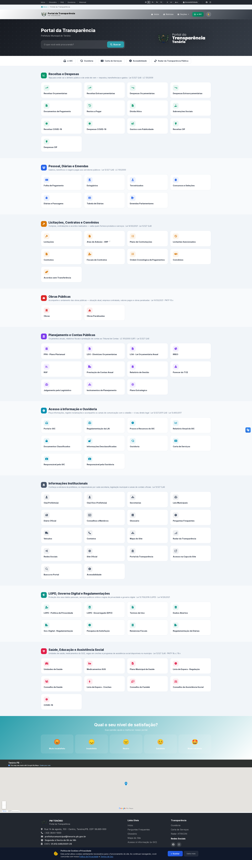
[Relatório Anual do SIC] (190, 425)
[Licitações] (61, 238)
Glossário (53, 2)
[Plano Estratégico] (147, 387)
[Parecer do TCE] (190, 369)
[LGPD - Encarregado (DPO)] (104, 609)
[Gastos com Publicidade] (147, 126)
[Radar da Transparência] (190, 535)
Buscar (117, 44)
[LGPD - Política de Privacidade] (61, 609)
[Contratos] (61, 256)
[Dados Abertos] (190, 609)
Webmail (82, 2)
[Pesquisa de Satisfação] (104, 627)
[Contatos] (104, 535)
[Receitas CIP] (190, 126)
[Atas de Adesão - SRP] (104, 238)
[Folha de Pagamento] (61, 182)
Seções (184, 14)
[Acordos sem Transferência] (61, 274)
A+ (171, 2)
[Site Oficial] (104, 553)
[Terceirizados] (147, 182)
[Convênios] (190, 256)
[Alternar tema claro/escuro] (208, 14)
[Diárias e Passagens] (61, 200)
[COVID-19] (61, 702)
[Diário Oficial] (61, 517)
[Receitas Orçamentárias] (61, 90)
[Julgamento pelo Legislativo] (61, 387)
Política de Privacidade (88, 857)
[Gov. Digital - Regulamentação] (61, 627)
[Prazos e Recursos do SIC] (147, 425)
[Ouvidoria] (147, 443)
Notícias (169, 14)
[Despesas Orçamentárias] (147, 90)
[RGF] (61, 369)
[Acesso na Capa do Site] (190, 553)
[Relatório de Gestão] (147, 369)
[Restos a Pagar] (104, 108)
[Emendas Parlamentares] (147, 200)
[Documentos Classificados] (61, 443)
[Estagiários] (104, 182)
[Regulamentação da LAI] (104, 425)
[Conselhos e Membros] (104, 517)
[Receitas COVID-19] (61, 126)
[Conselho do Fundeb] (147, 684)
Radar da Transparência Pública (173, 61)
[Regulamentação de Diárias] (190, 627)
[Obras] (61, 313)
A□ (161, 2)
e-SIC (199, 14)
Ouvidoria (71, 2)
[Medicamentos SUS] (104, 666)
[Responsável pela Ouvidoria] (104, 461)
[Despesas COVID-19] (104, 126)
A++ (176, 2)
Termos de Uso (106, 857)
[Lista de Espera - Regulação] (190, 666)
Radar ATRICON (179, 833)
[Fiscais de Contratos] (104, 256)
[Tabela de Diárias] (104, 200)
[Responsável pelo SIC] (61, 461)
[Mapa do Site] (147, 535)
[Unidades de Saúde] (61, 666)
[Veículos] (61, 535)
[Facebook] (207, 2)
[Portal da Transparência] (147, 553)
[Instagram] (210, 2)
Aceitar (176, 854)
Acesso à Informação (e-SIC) (142, 842)
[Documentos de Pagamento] (61, 108)
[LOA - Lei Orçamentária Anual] (147, 351)
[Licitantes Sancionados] (190, 238)
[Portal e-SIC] (61, 425)
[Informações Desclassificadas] (104, 443)
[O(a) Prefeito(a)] (61, 499)
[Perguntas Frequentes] (190, 517)
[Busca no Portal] (61, 571)
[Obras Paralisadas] (104, 313)
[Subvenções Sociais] (190, 108)
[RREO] (190, 351)
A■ (157, 2)
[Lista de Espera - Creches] (104, 684)
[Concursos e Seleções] (190, 182)
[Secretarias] (147, 499)
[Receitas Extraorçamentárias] (104, 90)
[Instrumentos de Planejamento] (104, 387)
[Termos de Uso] (147, 609)
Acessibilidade (191, 2)
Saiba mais (191, 854)
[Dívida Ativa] (147, 108)
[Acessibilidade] (104, 571)
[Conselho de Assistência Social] (190, 684)
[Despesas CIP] (61, 144)
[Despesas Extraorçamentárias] (190, 90)
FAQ (62, 2)
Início (43, 2)
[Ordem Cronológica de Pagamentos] (147, 256)
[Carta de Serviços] (190, 443)
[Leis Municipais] (190, 499)
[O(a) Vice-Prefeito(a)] (104, 499)
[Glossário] (147, 517)
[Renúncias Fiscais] (147, 627)
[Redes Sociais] (61, 553)
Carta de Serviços (113, 61)
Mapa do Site (134, 838)
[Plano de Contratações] (147, 238)
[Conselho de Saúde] (61, 684)
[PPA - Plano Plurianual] (61, 351)
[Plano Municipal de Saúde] (147, 666)
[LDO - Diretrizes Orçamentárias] (104, 351)
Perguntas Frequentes (139, 829)
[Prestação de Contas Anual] (104, 369)
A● (153, 2)
